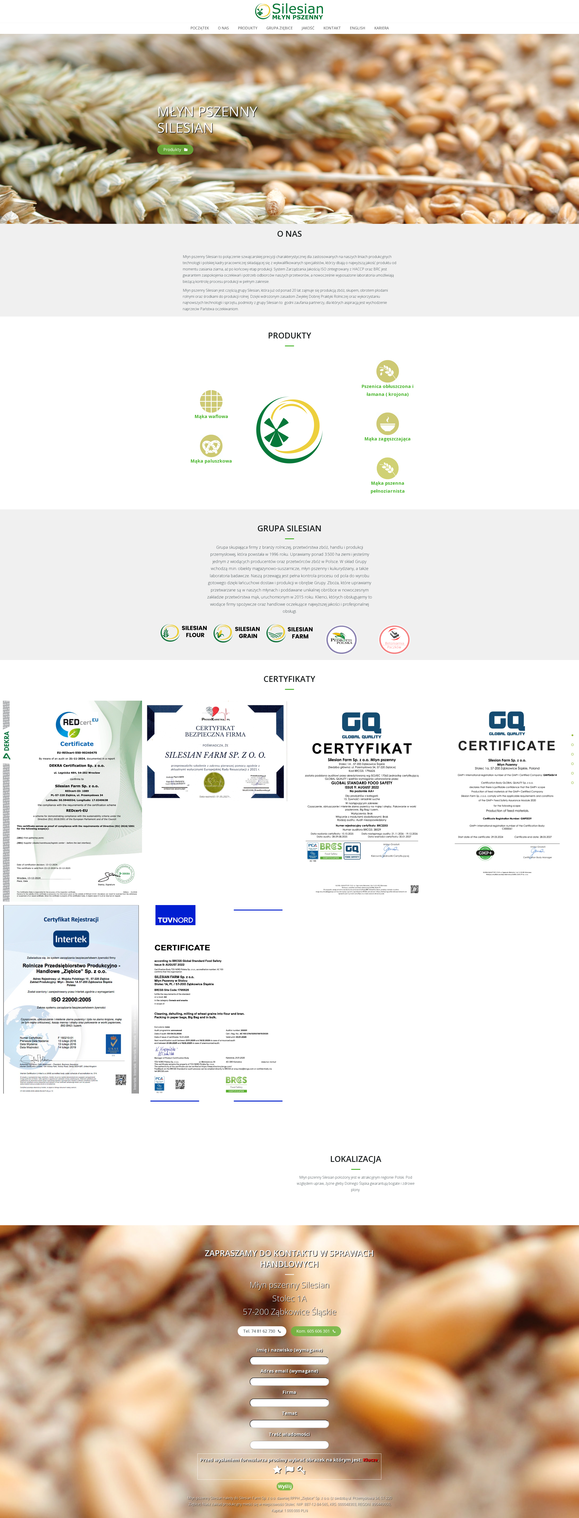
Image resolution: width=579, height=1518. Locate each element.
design (572, 763)
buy (572, 782)
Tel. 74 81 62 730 (259, 1331)
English (357, 28)
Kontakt (332, 28)
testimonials (572, 744)
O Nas (223, 28)
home (572, 735)
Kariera (381, 28)
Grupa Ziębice (279, 28)
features (572, 754)
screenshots (572, 773)
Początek (199, 28)
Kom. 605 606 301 (313, 1331)
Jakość (308, 28)
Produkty (247, 28)
